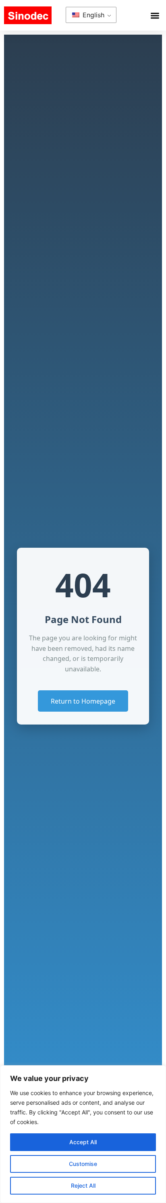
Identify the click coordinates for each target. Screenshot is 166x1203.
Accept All (83, 1142)
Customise (83, 1163)
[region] (83, 1134)
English (92, 15)
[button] (155, 15)
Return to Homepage (83, 701)
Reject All (83, 1185)
